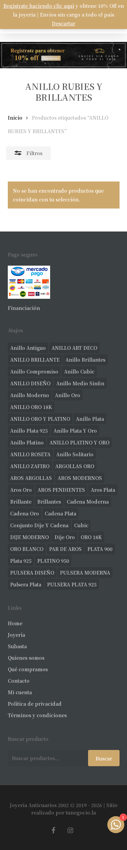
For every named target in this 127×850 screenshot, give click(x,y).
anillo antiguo (28, 347)
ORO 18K (91, 537)
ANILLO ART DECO (74, 347)
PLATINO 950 (53, 560)
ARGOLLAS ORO (74, 466)
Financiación (24, 308)
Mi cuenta (20, 692)
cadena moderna (88, 501)
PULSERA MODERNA (85, 572)
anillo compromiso (34, 371)
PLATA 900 (99, 548)
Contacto (18, 680)
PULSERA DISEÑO (32, 572)
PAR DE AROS (65, 548)
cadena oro (24, 513)
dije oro (65, 537)
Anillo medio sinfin (80, 383)
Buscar (104, 758)
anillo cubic (79, 371)
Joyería (16, 634)
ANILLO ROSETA (30, 454)
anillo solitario (74, 454)
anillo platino (27, 442)
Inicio (15, 117)
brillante (20, 501)
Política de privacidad (35, 703)
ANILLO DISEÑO (30, 383)
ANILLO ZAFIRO (29, 466)
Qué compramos (28, 669)
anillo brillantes (85, 359)
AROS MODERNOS (80, 478)
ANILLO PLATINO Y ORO (79, 442)
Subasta (17, 646)
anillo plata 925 (29, 430)
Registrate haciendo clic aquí (38, 5)
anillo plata (90, 418)
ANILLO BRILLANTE (35, 359)
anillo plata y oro (75, 430)
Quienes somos (26, 657)
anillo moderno (29, 395)
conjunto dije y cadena (39, 525)
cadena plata (60, 513)
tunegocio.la (81, 812)
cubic (81, 525)
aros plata (103, 489)
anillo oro (67, 395)
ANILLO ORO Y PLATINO (40, 418)
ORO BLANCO (26, 548)
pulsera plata (25, 584)
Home (15, 623)
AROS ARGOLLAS (31, 478)
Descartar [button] (63, 23)
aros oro (21, 489)
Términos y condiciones (37, 715)
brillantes (49, 501)
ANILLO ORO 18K (31, 407)
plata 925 (20, 560)
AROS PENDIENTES (61, 489)
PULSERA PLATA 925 (72, 584)
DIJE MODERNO (29, 537)
